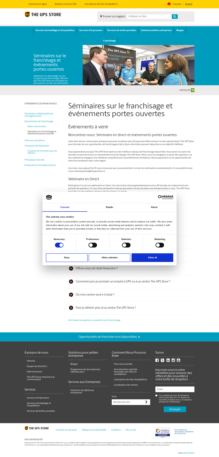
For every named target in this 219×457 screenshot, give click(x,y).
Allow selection (110, 257)
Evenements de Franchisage (41, 104)
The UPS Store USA (36, 439)
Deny (66, 257)
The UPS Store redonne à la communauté (41, 378)
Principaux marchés (34, 160)
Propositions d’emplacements (40, 165)
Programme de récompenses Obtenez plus (85, 370)
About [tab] (154, 207)
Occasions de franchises (37, 146)
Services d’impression (90, 30)
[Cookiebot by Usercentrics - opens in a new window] (160, 197)
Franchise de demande (66, 430)
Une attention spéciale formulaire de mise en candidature (125, 371)
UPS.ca (27, 439)
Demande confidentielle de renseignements (39, 115)
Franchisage (109, 41)
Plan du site (131, 430)
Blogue (180, 30)
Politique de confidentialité (94, 430)
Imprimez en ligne (37, 4)
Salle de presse (34, 372)
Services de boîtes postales (121, 30)
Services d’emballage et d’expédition (54, 30)
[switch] (92, 245)
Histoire (31, 361)
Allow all (152, 257)
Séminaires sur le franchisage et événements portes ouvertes (42, 133)
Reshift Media (189, 453)
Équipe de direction (37, 366)
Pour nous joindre (123, 364)
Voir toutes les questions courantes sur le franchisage (94, 320)
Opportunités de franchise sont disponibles (108, 337)
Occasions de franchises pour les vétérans (42, 152)
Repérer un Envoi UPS (66, 4)
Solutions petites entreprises (156, 30)
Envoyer (174, 409)
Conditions (116, 430)
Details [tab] (109, 207)
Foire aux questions (35, 140)
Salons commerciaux (37, 127)
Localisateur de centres (126, 385)
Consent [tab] (64, 207)
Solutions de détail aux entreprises (82, 391)
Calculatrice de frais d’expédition (101, 4)
